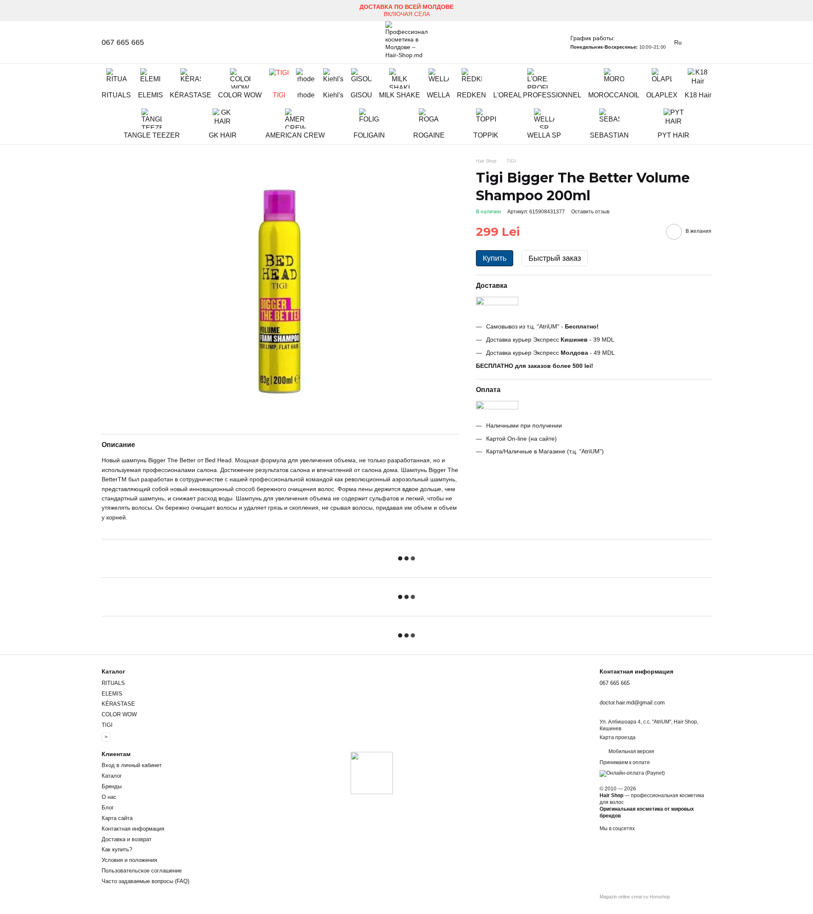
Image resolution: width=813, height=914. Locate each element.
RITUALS (116, 95)
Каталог (112, 776)
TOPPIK (485, 135)
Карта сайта (117, 818)
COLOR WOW (240, 95)
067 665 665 (123, 42)
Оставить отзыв (590, 212)
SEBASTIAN (609, 135)
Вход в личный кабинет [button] (132, 765)
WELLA (438, 95)
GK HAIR (223, 135)
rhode (306, 95)
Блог (108, 807)
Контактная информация (133, 829)
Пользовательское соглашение (142, 870)
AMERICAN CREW (295, 135)
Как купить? (117, 849)
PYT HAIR (673, 135)
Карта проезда (618, 737)
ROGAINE (429, 135)
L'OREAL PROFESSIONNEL (537, 95)
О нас (109, 797)
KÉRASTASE (190, 95)
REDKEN (471, 95)
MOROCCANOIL (613, 95)
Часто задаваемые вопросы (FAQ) (145, 881)
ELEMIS (150, 95)
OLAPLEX (662, 95)
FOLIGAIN (369, 135)
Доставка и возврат (127, 839)
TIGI (279, 95)
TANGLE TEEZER (152, 135)
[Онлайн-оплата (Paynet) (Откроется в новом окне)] (632, 773)
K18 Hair (698, 95)
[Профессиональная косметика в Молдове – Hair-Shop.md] (372, 773)
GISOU (361, 95)
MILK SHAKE (399, 95)
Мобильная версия (630, 751)
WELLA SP (544, 135)
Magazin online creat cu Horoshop (635, 896)
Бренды (112, 786)
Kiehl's (333, 95)
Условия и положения (129, 860)
